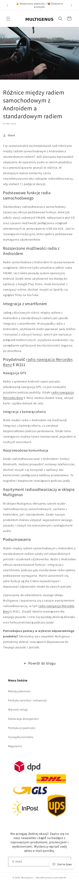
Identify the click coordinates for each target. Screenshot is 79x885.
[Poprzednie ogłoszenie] (7, 5)
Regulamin (15, 746)
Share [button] (11, 135)
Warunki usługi (18, 709)
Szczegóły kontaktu (21, 737)
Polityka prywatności (21, 728)
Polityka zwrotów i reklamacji (27, 700)
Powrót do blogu (42, 663)
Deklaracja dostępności (23, 719)
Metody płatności (19, 691)
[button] (8, 18)
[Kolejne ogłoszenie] (71, 5)
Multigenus (27, 877)
